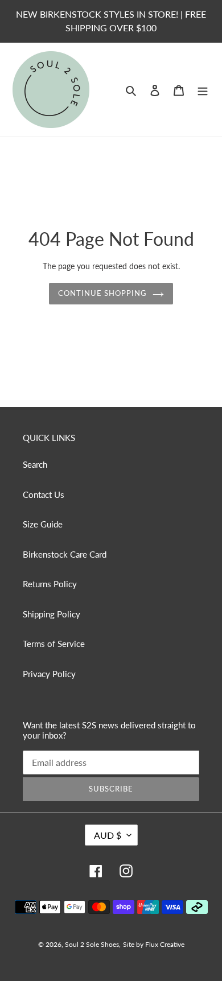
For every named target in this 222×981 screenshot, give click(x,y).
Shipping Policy (51, 614)
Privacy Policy (49, 674)
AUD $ (107, 835)
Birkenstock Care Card (64, 554)
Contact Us (43, 494)
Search (35, 464)
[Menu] (203, 89)
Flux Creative (164, 944)
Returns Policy (50, 584)
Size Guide (43, 524)
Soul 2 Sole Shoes (92, 944)
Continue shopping (102, 293)
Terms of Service (54, 643)
